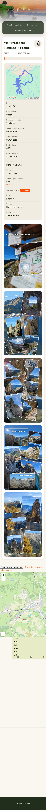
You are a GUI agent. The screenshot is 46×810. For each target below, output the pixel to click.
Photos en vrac (33, 25)
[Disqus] (23, 691)
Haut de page (24, 803)
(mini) (8, 185)
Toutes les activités (23, 30)
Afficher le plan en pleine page (11, 567)
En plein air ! (23, 9)
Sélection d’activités (15, 25)
